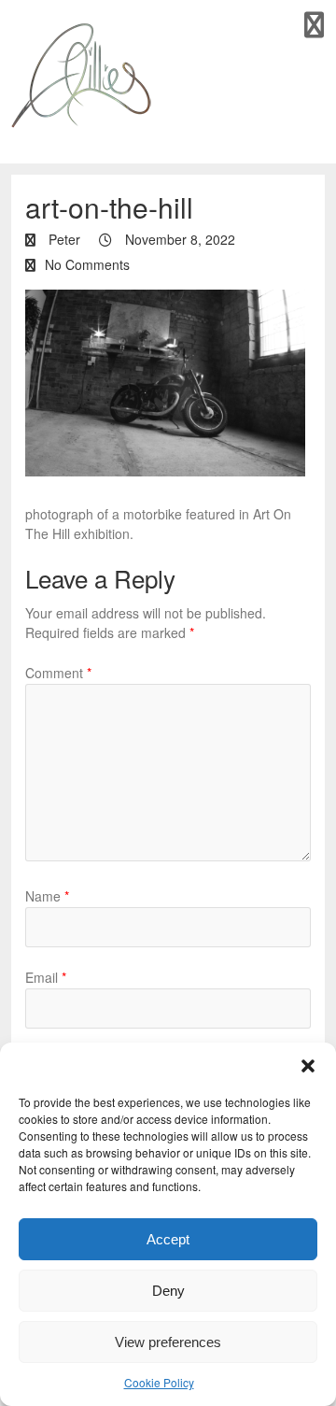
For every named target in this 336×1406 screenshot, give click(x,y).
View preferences (168, 1342)
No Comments (87, 264)
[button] (308, 1066)
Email (45, 977)
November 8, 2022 (178, 239)
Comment (58, 672)
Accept (168, 1239)
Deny (168, 1291)
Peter (62, 239)
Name (47, 896)
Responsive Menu (314, 25)
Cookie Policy (159, 1382)
